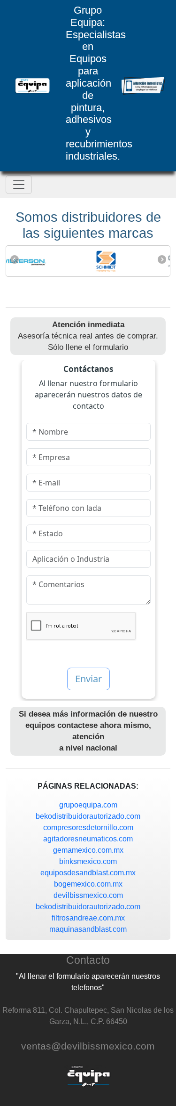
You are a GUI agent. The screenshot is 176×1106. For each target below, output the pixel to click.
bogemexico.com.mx (88, 884)
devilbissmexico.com (88, 895)
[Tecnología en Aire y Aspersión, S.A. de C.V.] (32, 86)
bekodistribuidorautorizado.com (88, 816)
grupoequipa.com (88, 805)
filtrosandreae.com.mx (88, 918)
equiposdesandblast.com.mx (88, 873)
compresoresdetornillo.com (88, 827)
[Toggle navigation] (19, 184)
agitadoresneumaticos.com (88, 839)
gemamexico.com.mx (88, 850)
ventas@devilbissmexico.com (88, 1046)
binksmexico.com (88, 861)
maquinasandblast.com (88, 929)
